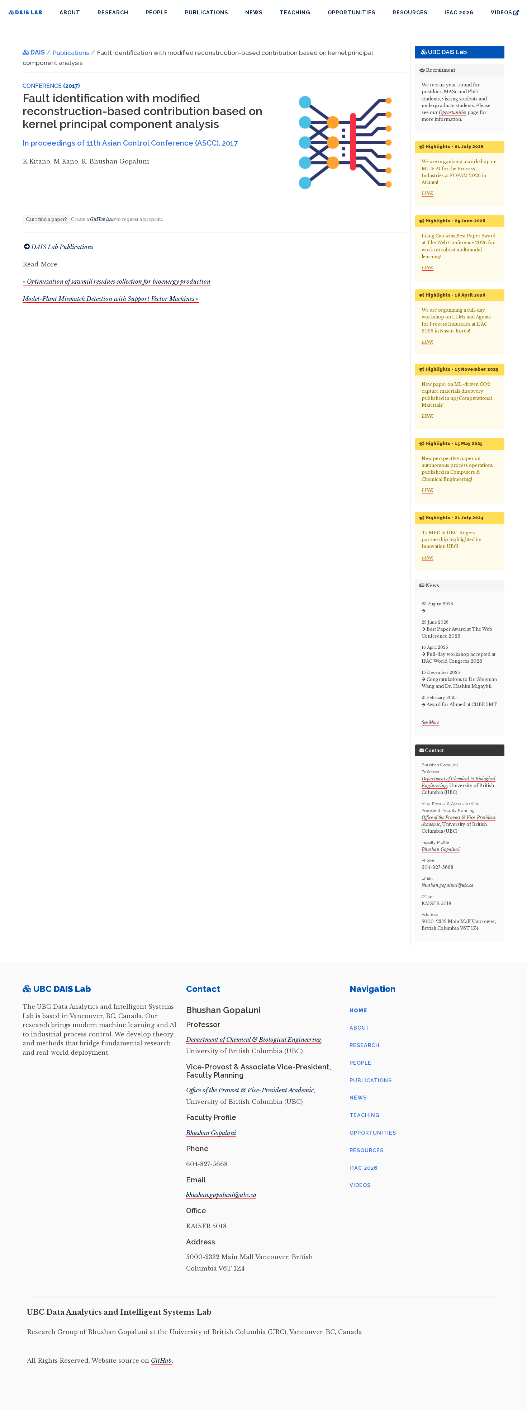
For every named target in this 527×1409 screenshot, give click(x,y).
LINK (427, 193)
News (253, 12)
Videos (360, 1185)
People (157, 12)
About (70, 12)
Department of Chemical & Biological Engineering (253, 1039)
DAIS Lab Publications (62, 247)
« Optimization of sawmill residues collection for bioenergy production (116, 281)
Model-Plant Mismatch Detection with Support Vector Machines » (111, 298)
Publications (206, 12)
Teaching (295, 12)
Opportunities (351, 12)
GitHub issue (102, 219)
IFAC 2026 (459, 12)
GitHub (161, 1360)
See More (430, 722)
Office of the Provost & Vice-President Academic (250, 1090)
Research (113, 12)
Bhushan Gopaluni (441, 849)
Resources (410, 12)
